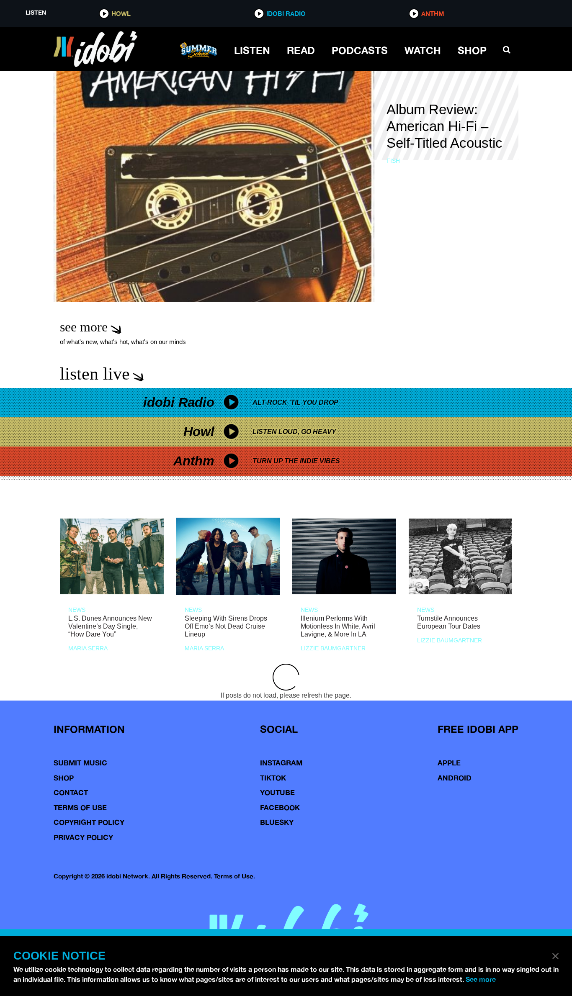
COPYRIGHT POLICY (89, 822)
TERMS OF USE (80, 807)
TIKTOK (273, 777)
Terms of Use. (234, 876)
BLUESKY (277, 822)
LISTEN (252, 50)
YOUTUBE (277, 792)
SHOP (472, 50)
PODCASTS (360, 50)
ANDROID (455, 777)
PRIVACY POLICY (83, 837)
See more (481, 979)
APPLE (449, 762)
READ (301, 50)
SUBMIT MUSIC (80, 762)
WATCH (423, 50)
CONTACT (71, 792)
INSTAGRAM (281, 762)
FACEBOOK (280, 807)
